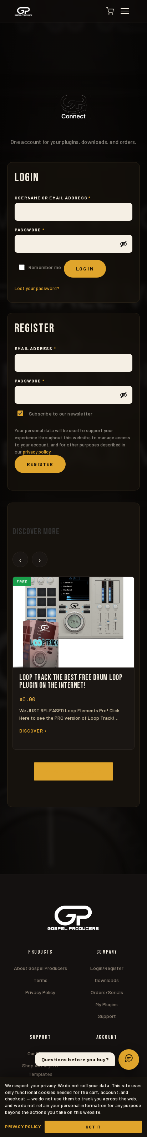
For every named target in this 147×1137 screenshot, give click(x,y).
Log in (85, 269)
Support (107, 1016)
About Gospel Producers (40, 968)
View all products (73, 771)
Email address (47, 348)
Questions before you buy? (75, 1059)
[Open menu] (128, 11)
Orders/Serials (107, 992)
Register (40, 464)
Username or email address (64, 197)
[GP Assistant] (128, 1059)
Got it (93, 1126)
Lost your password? (37, 288)
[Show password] (123, 244)
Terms (40, 980)
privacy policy (36, 452)
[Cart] (110, 11)
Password (41, 229)
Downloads (107, 980)
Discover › (33, 731)
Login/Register (106, 968)
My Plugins (107, 1004)
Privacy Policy (40, 992)
